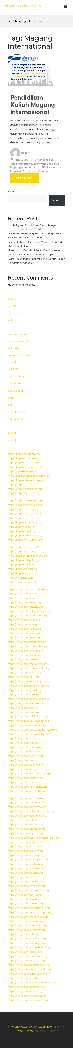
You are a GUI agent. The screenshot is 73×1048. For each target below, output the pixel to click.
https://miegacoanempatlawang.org (29, 907)
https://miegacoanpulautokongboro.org (31, 811)
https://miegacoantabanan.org (26, 877)
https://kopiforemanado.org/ (24, 573)
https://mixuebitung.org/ (22, 471)
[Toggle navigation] (65, 7)
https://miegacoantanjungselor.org (28, 734)
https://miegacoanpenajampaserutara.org (32, 729)
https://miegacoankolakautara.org (28, 716)
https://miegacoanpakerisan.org (26, 986)
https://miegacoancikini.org (24, 677)
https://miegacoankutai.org (24, 934)
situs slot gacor (17, 412)
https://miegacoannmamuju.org (26, 855)
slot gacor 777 (16, 419)
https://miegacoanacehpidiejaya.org (29, 943)
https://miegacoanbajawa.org (25, 833)
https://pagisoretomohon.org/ (25, 504)
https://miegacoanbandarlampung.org (30, 738)
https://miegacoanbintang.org (25, 824)
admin (25, 152)
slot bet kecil (15, 390)
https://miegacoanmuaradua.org (27, 725)
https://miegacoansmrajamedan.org (29, 1000)
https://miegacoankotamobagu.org (28, 842)
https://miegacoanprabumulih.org (27, 615)
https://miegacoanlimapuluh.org (26, 960)
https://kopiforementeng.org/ (25, 522)
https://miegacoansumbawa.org (27, 929)
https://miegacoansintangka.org (27, 828)
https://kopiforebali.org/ (21, 564)
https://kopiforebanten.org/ (24, 453)
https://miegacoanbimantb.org (26, 850)
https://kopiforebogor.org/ (23, 569)
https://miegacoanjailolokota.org (27, 938)
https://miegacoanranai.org (24, 637)
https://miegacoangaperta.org (25, 777)
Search (12, 191)
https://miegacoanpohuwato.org (27, 806)
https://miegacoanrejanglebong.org (28, 899)
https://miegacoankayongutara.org (28, 802)
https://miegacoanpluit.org (23, 712)
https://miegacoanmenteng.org (26, 703)
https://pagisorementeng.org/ (25, 500)
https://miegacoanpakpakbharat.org (29, 947)
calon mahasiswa (21, 163)
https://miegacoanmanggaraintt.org (29, 859)
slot (10, 320)
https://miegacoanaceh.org (24, 633)
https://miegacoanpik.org (22, 707)
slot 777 (13, 369)
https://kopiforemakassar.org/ (25, 539)
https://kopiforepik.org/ (21, 526)
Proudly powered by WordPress (30, 1027)
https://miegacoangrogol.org (24, 690)
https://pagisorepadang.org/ (24, 513)
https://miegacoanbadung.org (25, 872)
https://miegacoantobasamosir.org (28, 890)
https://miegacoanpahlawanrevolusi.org (31, 982)
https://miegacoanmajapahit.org (27, 791)
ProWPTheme (24, 1031)
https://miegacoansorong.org (25, 747)
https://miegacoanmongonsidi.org (28, 769)
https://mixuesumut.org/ (22, 582)
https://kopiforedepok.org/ (23, 560)
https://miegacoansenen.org (24, 659)
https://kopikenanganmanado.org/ (28, 555)
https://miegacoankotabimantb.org (28, 668)
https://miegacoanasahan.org (25, 903)
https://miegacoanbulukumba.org (27, 820)
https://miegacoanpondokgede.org (28, 698)
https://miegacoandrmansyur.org (27, 995)
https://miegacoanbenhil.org (24, 672)
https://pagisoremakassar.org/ (25, 488)
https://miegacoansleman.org (25, 760)
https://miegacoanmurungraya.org (28, 846)
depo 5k (12, 298)
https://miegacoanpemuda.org (25, 598)
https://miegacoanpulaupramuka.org (29, 611)
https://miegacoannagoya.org (25, 764)
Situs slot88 (15, 313)
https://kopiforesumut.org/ (23, 462)
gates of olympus (18, 334)
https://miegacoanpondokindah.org (28, 685)
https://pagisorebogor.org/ (23, 547)
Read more (24, 178)
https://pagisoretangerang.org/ (26, 551)
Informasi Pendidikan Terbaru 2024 (23, 5)
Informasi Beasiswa (46, 163)
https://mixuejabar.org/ (21, 577)
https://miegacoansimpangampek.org (30, 912)
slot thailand (15, 348)
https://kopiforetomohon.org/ (25, 535)
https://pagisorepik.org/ (21, 484)
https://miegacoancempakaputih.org (29, 969)
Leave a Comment (39, 171)
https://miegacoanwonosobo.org (27, 646)
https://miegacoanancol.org (24, 978)
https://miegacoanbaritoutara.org (27, 921)
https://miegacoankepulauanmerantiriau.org (33, 837)
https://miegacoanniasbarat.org (26, 864)
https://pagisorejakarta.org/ (24, 493)
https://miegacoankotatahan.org (27, 641)
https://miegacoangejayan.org (25, 593)
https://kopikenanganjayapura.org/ (28, 475)
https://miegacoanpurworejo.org (27, 925)
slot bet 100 (15, 383)
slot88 (11, 397)
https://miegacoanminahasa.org (26, 751)
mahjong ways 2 (18, 341)
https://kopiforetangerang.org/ (26, 480)
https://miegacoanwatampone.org (28, 916)
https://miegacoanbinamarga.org (27, 655)
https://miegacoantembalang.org (27, 786)
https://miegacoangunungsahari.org (29, 973)
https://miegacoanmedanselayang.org (30, 773)
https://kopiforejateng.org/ (23, 458)
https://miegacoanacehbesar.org (27, 881)
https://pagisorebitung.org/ (23, 509)
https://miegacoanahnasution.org (27, 589)
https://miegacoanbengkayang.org (28, 964)
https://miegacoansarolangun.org (27, 956)
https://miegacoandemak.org (25, 951)
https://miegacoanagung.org (24, 624)
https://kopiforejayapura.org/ (25, 467)
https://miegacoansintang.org (25, 606)
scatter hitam (16, 376)
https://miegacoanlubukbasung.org (28, 720)
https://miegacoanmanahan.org (26, 798)
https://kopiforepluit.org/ (22, 531)
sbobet (12, 432)
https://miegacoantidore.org (24, 628)
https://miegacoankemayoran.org (27, 663)
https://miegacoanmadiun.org (25, 991)
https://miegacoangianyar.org (25, 756)
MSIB (42, 167)
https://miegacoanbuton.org (24, 894)
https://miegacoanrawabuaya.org (28, 681)
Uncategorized (44, 159)
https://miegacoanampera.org (25, 650)
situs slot (13, 362)
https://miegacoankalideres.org (26, 694)
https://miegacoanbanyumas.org (27, 815)
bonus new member (20, 355)
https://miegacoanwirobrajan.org (27, 782)
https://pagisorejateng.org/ (23, 518)
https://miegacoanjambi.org (24, 742)
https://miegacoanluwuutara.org (27, 885)
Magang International (24, 167)
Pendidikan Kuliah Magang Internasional (32, 105)
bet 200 (12, 306)
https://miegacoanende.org (24, 619)
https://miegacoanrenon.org (24, 602)
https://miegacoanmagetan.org (26, 868)
